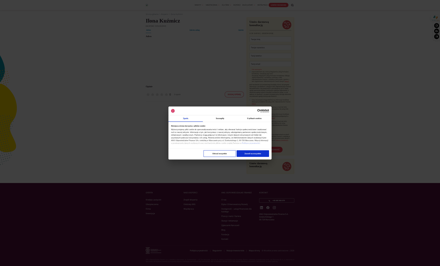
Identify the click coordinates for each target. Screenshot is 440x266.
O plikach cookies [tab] (254, 118)
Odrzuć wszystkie (219, 153)
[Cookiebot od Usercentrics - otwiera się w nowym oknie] (259, 111)
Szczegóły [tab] (220, 118)
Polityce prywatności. (251, 143)
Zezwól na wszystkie (253, 153)
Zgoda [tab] (185, 118)
